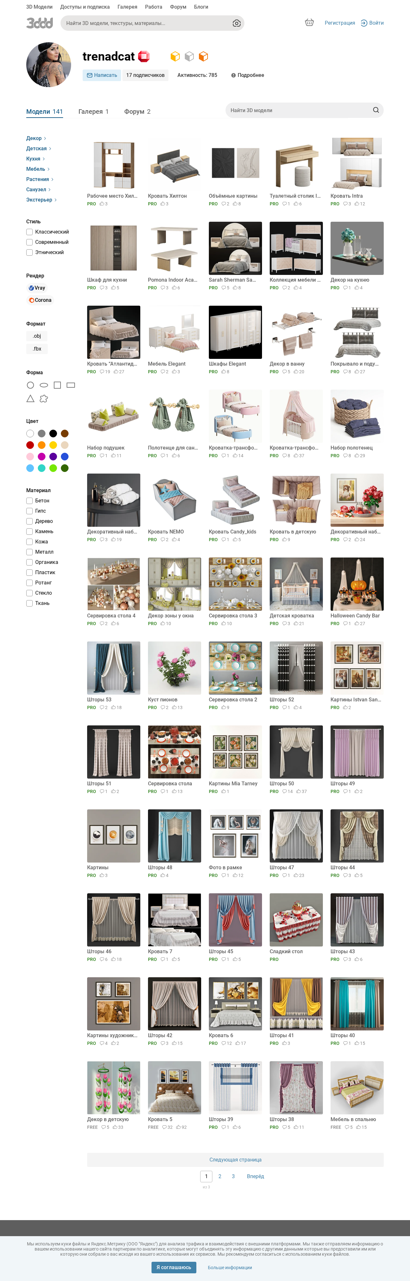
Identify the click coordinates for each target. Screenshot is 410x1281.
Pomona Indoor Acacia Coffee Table (173, 280)
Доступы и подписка (85, 7)
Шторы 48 (160, 867)
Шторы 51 (99, 784)
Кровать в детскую (293, 532)
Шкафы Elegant (227, 364)
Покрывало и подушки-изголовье (356, 364)
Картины (98, 867)
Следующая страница (235, 1160)
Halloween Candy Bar (355, 616)
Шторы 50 (282, 784)
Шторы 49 (343, 784)
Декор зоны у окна (171, 616)
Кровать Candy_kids (232, 532)
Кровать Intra (347, 196)
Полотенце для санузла (173, 448)
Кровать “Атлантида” (112, 364)
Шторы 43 (343, 951)
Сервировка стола (170, 784)
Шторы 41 (282, 1035)
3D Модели (39, 7)
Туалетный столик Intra (295, 196)
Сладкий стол (286, 951)
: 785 (197, 75)
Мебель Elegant (166, 364)
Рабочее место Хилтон (112, 196)
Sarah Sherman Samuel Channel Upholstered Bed (234, 280)
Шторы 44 (343, 867)
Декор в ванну (287, 364)
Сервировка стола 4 (111, 616)
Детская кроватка (292, 616)
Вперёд (255, 1176)
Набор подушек (106, 448)
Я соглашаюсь (174, 1267)
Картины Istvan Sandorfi (356, 700)
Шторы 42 (160, 1035)
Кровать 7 (160, 951)
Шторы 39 (221, 1119)
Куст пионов (162, 700)
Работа (153, 7)
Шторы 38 (282, 1119)
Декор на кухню (350, 280)
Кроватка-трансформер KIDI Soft (234, 448)
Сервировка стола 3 (233, 616)
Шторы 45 (221, 951)
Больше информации (230, 1267)
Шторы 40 (343, 1035)
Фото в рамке (225, 867)
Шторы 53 (99, 700)
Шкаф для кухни (107, 280)
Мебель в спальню (353, 1119)
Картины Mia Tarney (233, 784)
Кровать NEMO (166, 532)
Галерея (127, 7)
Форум (178, 7)
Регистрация (340, 23)
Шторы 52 (282, 700)
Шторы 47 (282, 867)
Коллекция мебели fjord (295, 280)
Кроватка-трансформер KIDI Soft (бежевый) (295, 448)
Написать (105, 75)
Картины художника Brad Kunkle (112, 1035)
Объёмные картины (233, 196)
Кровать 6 (221, 1035)
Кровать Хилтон (167, 196)
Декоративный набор (356, 532)
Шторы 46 (99, 951)
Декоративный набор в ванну (112, 532)
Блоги (201, 7)
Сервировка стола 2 (233, 700)
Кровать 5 (160, 1119)
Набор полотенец (352, 448)
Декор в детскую (108, 1119)
